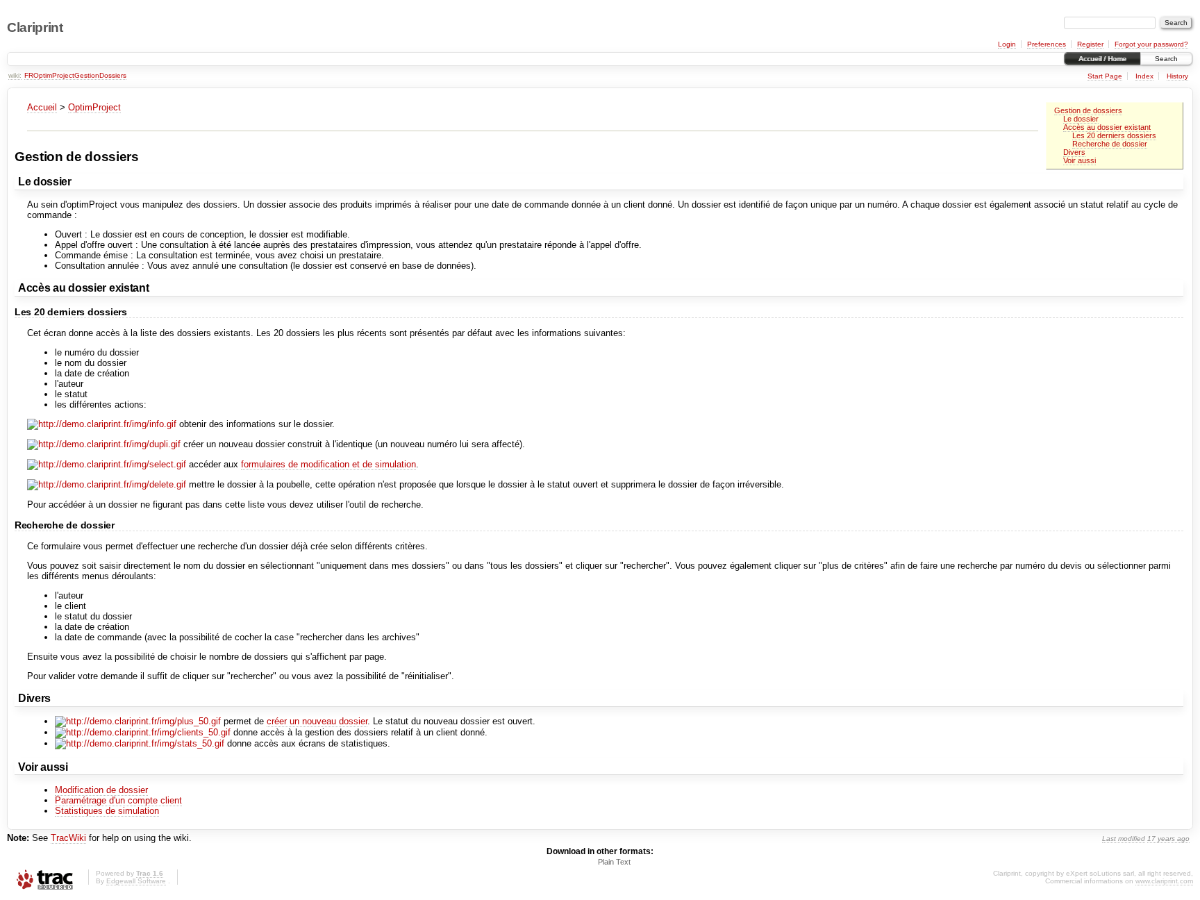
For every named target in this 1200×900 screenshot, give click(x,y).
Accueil (42, 107)
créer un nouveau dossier (317, 721)
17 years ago (1168, 838)
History (1177, 76)
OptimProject (94, 107)
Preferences (1046, 44)
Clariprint (35, 27)
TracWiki (68, 838)
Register (1090, 44)
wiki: (15, 75)
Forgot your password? (1151, 44)
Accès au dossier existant (1107, 127)
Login (1007, 44)
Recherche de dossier (1109, 144)
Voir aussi (1079, 160)
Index (1144, 76)
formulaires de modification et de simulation (328, 464)
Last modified (1123, 838)
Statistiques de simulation (107, 811)
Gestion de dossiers (1088, 110)
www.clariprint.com (1164, 881)
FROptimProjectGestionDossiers (75, 75)
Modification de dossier (101, 790)
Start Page (1105, 76)
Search (1166, 58)
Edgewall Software (136, 881)
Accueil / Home (1102, 58)
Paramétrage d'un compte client (118, 800)
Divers (1074, 152)
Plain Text (614, 862)
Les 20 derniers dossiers (1114, 135)
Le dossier (1081, 119)
